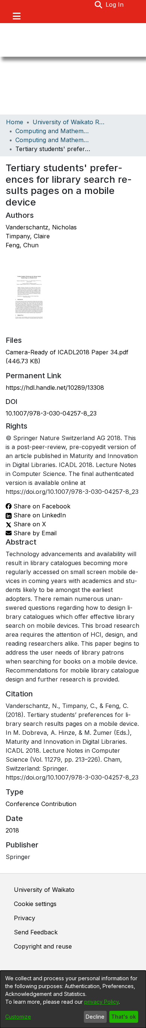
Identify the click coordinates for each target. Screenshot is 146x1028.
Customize (18, 1016)
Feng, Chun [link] (22, 245)
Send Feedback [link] (36, 932)
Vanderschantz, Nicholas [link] (41, 227)
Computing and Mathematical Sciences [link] (52, 131)
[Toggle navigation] (16, 16)
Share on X (29, 524)
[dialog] (73, 999)
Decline (95, 1016)
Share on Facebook (41, 506)
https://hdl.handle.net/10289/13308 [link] (55, 387)
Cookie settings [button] (35, 904)
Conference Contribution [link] (41, 804)
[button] (98, 4)
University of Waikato (44, 889)
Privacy (24, 918)
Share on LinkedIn (39, 515)
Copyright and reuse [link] (43, 946)
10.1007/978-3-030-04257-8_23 (51, 413)
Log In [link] (115, 4)
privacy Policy (101, 1002)
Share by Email (34, 533)
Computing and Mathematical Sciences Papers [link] (52, 140)
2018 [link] (12, 830)
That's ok (123, 1016)
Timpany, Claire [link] (28, 236)
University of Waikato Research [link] (70, 122)
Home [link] (14, 122)
